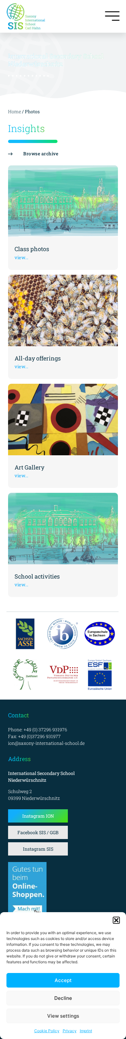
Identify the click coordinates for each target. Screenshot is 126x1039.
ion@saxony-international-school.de (46, 743)
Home (14, 111)
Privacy (70, 1030)
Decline (63, 998)
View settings (63, 1016)
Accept (63, 980)
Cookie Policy (46, 1030)
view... (21, 257)
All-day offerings (38, 358)
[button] (116, 920)
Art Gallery (29, 467)
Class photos (32, 249)
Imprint (86, 1030)
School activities (37, 576)
